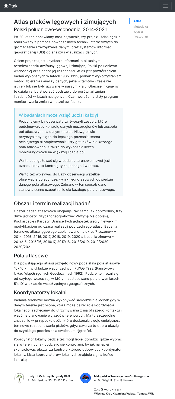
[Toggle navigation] (166, 6)
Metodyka (140, 26)
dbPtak (10, 6)
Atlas (137, 21)
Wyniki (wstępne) (140, 34)
